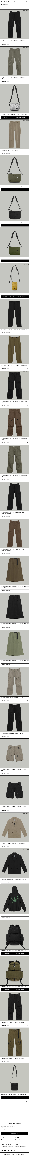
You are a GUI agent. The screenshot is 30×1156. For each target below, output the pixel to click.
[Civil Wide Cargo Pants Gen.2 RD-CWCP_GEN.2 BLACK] (14, 717)
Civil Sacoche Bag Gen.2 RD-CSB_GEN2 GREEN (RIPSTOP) (14, 257)
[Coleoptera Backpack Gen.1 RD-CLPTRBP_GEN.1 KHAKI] (14, 970)
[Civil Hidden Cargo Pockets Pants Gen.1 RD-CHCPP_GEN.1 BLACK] (14, 24)
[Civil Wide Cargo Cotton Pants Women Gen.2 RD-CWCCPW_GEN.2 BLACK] (14, 496)
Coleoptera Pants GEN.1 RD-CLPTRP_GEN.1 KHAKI (12, 1058)
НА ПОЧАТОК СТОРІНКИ (15, 1123)
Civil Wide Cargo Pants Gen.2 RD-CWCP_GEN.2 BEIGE (13, 697)
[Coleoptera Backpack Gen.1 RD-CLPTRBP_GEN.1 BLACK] (14, 935)
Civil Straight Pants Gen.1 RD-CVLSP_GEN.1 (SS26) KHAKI (14, 365)
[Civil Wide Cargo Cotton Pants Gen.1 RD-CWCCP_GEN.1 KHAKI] (14, 459)
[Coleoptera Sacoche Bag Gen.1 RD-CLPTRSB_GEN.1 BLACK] (14, 1078)
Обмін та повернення (20, 1142)
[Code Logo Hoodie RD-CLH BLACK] (14, 899)
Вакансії (3, 1142)
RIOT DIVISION (11, 1154)
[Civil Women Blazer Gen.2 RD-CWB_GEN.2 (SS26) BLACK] (14, 863)
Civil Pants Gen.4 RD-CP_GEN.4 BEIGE (9, 150)
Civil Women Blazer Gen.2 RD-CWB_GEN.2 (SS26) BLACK (13, 879)
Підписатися (14, 1133)
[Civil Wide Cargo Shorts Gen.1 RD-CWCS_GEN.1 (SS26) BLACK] (14, 790)
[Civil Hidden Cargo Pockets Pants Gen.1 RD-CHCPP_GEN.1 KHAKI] (14, 61)
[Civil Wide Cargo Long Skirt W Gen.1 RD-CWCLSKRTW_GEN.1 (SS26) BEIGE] (14, 570)
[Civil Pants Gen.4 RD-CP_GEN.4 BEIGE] (14, 134)
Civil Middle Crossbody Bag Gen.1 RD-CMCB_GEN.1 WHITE (14, 114)
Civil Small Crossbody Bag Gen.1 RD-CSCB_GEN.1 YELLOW (14, 293)
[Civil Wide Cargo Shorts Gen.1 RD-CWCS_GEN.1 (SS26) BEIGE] (14, 753)
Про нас (3, 1137)
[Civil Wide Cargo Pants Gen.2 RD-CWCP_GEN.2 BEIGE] (14, 681)
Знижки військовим (19, 1139)
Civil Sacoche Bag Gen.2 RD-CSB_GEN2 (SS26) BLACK (13, 222)
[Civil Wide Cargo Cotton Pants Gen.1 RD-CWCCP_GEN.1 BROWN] (14, 422)
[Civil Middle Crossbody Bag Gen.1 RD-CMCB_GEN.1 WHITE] (14, 98)
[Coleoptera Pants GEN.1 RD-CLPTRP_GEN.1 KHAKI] (14, 1042)
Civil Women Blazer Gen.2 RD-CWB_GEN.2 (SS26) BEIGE (13, 843)
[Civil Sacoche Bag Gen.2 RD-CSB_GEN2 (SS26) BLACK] (14, 206)
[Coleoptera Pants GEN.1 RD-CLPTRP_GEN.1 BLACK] (14, 1006)
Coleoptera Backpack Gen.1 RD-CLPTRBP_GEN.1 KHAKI (13, 986)
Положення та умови (6, 1139)
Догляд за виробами (6, 1144)
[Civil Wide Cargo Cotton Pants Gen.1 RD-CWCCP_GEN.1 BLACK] (14, 385)
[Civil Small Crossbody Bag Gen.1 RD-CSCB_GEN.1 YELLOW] (14, 278)
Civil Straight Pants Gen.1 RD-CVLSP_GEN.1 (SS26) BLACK (14, 329)
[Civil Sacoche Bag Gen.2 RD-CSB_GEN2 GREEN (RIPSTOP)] (14, 242)
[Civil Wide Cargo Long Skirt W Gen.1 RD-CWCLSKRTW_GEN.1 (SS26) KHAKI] (14, 644)
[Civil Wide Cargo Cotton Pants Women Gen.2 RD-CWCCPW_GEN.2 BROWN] (14, 533)
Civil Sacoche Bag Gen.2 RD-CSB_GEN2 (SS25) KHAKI (13, 186)
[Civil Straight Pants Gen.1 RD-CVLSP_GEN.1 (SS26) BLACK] (14, 314)
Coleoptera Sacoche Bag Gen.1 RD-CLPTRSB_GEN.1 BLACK (14, 1094)
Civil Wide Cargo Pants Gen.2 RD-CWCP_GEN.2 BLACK (13, 733)
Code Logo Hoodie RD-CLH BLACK (8, 914)
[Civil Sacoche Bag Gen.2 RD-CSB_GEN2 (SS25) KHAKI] (14, 170)
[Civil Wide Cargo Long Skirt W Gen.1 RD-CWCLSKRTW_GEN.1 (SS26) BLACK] (14, 607)
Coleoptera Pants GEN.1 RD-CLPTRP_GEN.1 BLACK (12, 1022)
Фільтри (3, 8)
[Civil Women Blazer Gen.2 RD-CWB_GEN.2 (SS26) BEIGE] (14, 827)
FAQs (16, 1144)
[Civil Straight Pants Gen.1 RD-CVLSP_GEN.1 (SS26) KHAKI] (14, 349)
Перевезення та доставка (7, 1146)
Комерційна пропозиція (20, 1146)
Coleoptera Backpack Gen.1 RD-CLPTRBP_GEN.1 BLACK (13, 950)
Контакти (17, 1137)
